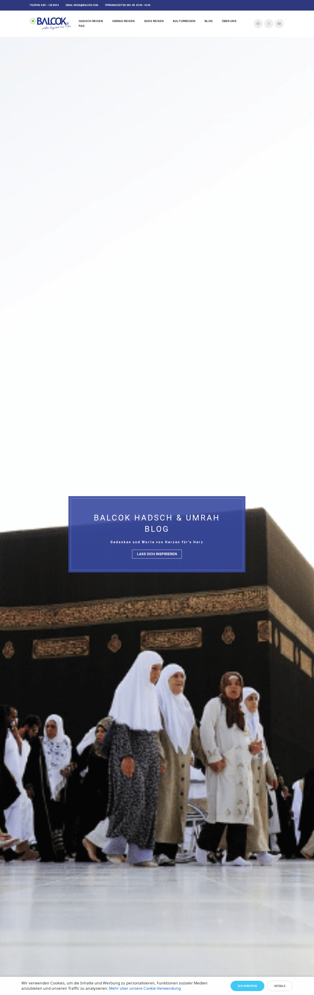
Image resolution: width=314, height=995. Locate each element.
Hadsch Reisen (91, 21)
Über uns (229, 21)
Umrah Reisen (123, 21)
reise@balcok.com (86, 5)
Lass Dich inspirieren (157, 554)
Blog (209, 21)
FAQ (81, 26)
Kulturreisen (184, 21)
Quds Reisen (154, 21)
